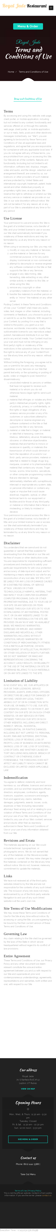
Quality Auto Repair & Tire (47, 1210)
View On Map (28, 1089)
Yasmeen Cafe (6, 1210)
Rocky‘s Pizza (51, 1210)
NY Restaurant (49, 1203)
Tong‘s (40, 1210)
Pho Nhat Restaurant (37, 1203)
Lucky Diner (13, 1203)
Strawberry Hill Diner (34, 1210)
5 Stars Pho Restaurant (5, 1203)
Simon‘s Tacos (1, 1203)
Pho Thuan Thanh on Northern (17, 1203)
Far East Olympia (33, 1203)
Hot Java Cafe (43, 1210)
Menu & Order (28, 26)
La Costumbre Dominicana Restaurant (19, 1210)
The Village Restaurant (29, 1203)
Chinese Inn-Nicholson (29, 1210)
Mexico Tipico (25, 1203)
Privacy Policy (34, 1191)
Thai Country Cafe (38, 1210)
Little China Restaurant (45, 1203)
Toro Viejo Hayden (22, 1203)
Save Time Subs (9, 1210)
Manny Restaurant (25, 1210)
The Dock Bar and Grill (53, 1203)
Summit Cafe (54, 1210)
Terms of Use (21, 1191)
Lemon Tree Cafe (41, 1203)
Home (11, 72)
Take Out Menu (28, 1174)
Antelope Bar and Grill (13, 1210)
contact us (47, 1195)
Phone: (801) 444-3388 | (28, 1164)
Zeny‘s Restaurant (9, 1203)
